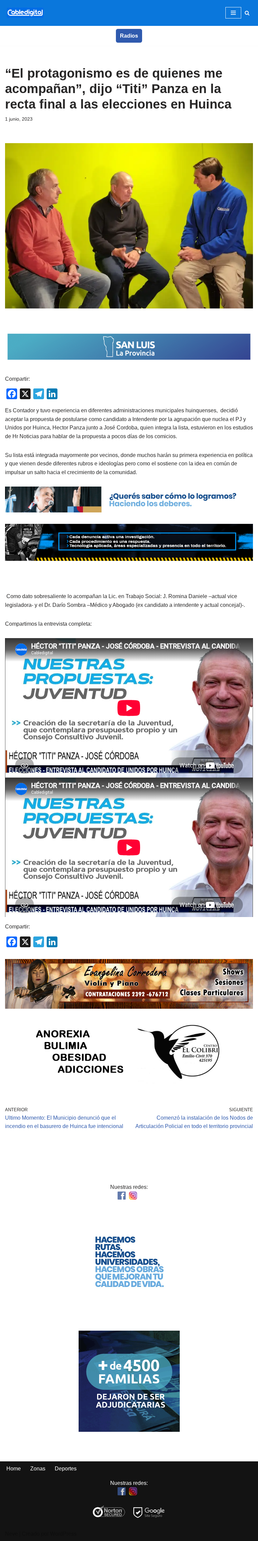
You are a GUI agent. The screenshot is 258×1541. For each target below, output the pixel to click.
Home (13, 1468)
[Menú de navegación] (233, 12)
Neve (11, 1534)
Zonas (37, 1468)
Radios (129, 36)
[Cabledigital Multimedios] (25, 13)
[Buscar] (247, 12)
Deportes (66, 1468)
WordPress (63, 1534)
